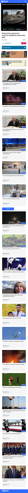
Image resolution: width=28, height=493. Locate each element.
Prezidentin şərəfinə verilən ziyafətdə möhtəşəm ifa (12, 153)
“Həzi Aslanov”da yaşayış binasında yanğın (13, 364)
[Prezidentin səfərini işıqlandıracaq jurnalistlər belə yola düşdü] (14, 402)
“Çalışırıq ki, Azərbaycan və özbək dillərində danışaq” (13, 480)
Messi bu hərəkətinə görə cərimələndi (12, 387)
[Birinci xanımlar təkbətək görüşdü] (14, 190)
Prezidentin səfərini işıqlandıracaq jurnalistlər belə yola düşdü (14, 411)
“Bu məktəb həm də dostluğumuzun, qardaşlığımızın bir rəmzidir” (12, 84)
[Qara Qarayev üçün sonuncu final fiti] (14, 310)
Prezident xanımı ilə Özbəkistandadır (12, 433)
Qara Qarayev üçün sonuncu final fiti (12, 318)
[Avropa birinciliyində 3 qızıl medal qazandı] (14, 167)
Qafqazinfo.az (5, 87)
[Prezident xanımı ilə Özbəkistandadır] (14, 425)
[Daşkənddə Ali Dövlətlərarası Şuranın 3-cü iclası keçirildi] (14, 121)
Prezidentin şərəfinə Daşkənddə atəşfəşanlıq (14, 106)
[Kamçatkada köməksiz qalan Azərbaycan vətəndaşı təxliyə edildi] (14, 287)
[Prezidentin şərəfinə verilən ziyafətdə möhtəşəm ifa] (14, 144)
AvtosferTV (5, 157)
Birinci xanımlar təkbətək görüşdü (11, 198)
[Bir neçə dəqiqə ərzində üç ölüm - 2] (14, 240)
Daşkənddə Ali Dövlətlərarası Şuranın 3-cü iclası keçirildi (13, 130)
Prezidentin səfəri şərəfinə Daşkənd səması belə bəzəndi (13, 226)
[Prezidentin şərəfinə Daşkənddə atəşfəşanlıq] (14, 98)
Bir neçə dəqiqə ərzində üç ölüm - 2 (11, 248)
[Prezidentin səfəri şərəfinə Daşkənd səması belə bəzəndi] (14, 217)
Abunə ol (24, 43)
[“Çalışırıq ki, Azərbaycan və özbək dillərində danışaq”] (14, 471)
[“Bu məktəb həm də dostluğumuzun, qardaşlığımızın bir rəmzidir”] (14, 75)
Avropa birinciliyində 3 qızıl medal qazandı (13, 175)
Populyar (8, 208)
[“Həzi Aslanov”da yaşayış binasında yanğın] (14, 356)
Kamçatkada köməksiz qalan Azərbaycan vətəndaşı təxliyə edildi (13, 295)
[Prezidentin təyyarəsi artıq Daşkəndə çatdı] (14, 333)
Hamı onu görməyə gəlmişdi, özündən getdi (13, 271)
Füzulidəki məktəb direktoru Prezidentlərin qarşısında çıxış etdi (13, 457)
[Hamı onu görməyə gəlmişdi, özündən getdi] (14, 263)
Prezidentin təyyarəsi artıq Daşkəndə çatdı (13, 341)
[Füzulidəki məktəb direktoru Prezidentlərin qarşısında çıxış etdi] (14, 448)
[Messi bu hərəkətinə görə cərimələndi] (14, 379)
